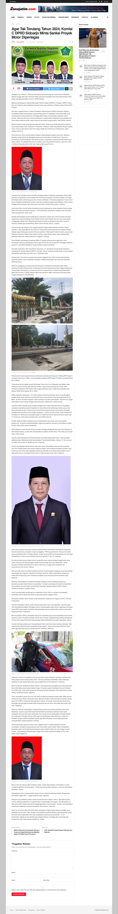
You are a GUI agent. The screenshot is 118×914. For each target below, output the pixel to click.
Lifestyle (85, 17)
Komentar (14, 851)
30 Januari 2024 (31, 42)
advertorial (18, 24)
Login (106, 1)
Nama (14, 872)
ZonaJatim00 (20, 42)
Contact (12, 910)
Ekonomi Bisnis (64, 17)
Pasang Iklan (13, 1)
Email (14, 880)
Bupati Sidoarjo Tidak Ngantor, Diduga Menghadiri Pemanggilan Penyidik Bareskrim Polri (94, 77)
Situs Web (46, 880)
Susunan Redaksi (40, 910)
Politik (36, 17)
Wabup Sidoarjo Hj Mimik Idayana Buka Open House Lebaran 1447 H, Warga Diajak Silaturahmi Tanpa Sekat (94, 86)
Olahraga (94, 17)
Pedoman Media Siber (20, 910)
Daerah (29, 17)
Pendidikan (75, 17)
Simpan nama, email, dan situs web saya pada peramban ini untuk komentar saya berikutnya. (39, 890)
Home (13, 17)
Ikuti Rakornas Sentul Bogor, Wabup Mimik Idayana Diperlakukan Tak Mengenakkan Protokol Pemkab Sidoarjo (89, 54)
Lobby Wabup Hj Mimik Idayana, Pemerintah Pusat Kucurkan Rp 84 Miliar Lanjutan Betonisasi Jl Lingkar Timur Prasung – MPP (94, 97)
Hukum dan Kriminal (49, 17)
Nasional (21, 17)
